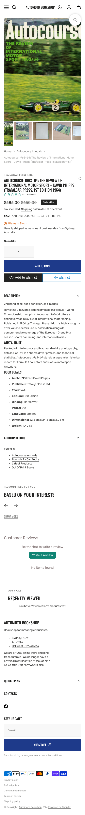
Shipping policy (12, 806)
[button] (60, 7)
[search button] (14, 7)
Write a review (42, 555)
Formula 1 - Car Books (25, 459)
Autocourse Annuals (24, 455)
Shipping (26, 209)
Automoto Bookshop (30, 811)
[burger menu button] (6, 7)
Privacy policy (11, 784)
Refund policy (11, 790)
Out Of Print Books (23, 467)
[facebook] (6, 711)
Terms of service (13, 800)
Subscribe (38, 749)
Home (7, 151)
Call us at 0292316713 (25, 646)
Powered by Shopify (59, 811)
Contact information (15, 795)
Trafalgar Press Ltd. (18, 175)
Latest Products (22, 463)
